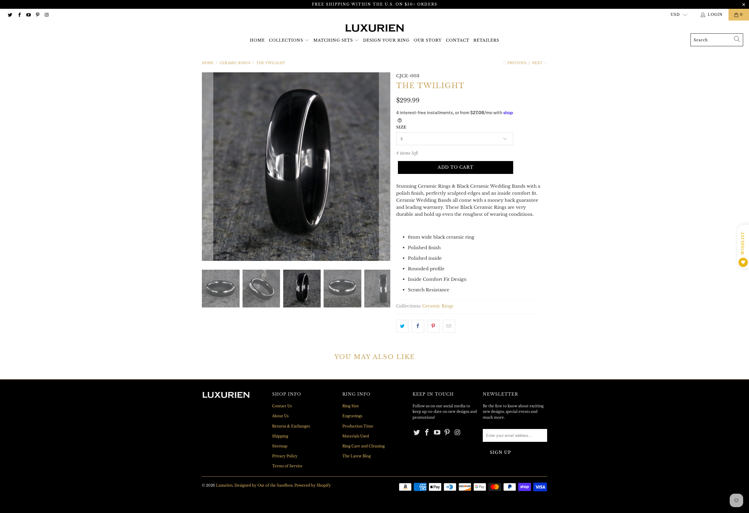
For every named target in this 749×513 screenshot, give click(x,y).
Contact (457, 40)
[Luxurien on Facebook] (18, 14)
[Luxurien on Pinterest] (37, 14)
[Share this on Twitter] (402, 326)
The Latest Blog (356, 456)
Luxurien (224, 485)
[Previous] (207, 166)
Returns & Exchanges (291, 426)
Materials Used (355, 436)
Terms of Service (287, 466)
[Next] (385, 166)
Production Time (357, 426)
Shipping (280, 436)
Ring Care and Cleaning (363, 446)
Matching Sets (333, 40)
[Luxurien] (375, 28)
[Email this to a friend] (449, 326)
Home (257, 40)
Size (401, 127)
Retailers (486, 40)
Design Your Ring (386, 40)
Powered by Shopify (312, 485)
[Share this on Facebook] (418, 326)
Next (537, 63)
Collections (286, 40)
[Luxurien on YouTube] (28, 14)
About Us (280, 416)
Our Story (428, 40)
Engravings (352, 416)
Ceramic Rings (437, 306)
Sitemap (279, 446)
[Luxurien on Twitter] (9, 14)
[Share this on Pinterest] (433, 326)
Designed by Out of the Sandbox (263, 485)
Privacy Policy (285, 456)
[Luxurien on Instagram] (46, 14)
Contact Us (282, 406)
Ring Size (350, 406)
